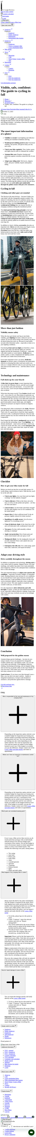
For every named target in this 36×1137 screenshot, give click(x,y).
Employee (8, 41)
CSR (9, 57)
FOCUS (7, 1105)
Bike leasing (20, 109)
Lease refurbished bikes (15, 47)
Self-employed (9, 1034)
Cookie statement (10, 1129)
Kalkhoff (7, 1098)
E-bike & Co (28, 109)
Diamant (7, 1106)
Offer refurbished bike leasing (14, 1080)
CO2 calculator (9, 1057)
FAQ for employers (14, 78)
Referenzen (11, 36)
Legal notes (8, 1133)
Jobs (9, 60)
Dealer (7, 1036)
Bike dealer (8, 49)
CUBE (7, 1108)
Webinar (7, 1062)
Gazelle (7, 1096)
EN (8, 20)
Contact (7, 65)
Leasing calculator (10, 1055)
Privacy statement (10, 1134)
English (9, 1119)
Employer (8, 29)
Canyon (7, 1111)
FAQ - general (9, 1050)
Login (6, 1067)
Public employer (13, 35)
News (6, 52)
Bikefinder (8, 62)
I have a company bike (15, 46)
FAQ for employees (14, 79)
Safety (14, 109)
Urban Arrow (9, 1101)
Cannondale (8, 1099)
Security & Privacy (10, 1087)
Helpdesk (11, 70)
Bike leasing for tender (11, 1064)
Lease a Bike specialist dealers (14, 749)
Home (6, 99)
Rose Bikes (8, 1110)
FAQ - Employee (10, 1054)
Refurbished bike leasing (15, 38)
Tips (11, 109)
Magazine (11, 55)
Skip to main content (7, 11)
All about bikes (9, 102)
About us (7, 1075)
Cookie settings (9, 1131)
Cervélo (7, 1103)
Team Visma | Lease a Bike (16, 59)
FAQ (6, 73)
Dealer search (9, 1061)
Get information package (8, 83)
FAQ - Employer (10, 1052)
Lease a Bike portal (19, 998)
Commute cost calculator (12, 1059)
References (8, 1038)
